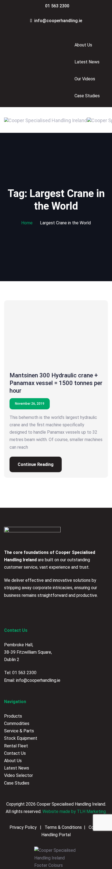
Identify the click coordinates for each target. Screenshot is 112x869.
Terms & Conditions (62, 827)
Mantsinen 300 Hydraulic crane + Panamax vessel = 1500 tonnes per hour (56, 383)
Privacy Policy (24, 827)
